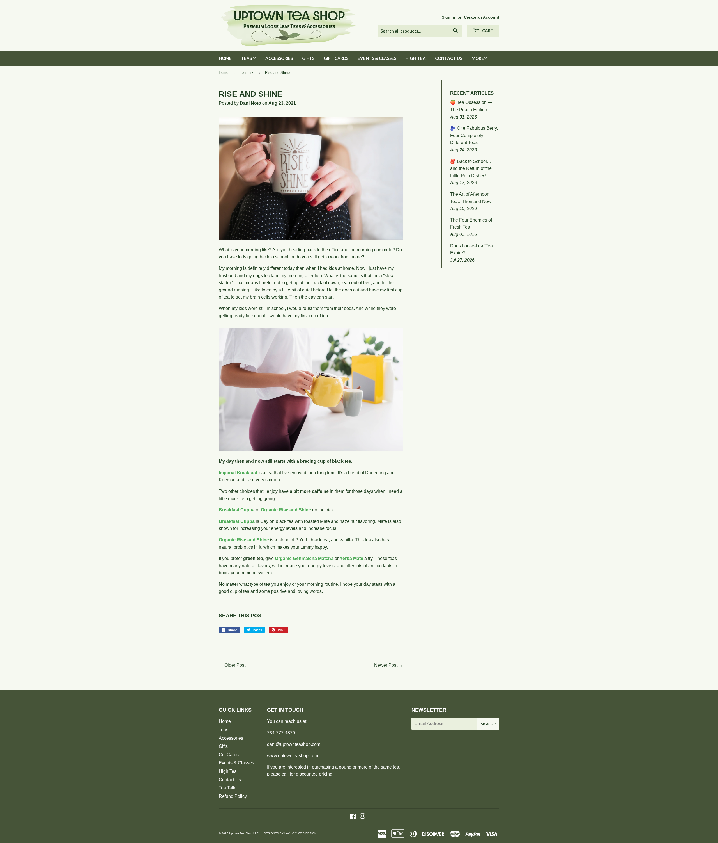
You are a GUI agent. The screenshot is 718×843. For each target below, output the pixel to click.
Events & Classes (377, 58)
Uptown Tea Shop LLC (244, 833)
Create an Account (481, 17)
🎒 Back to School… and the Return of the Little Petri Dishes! (471, 168)
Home (225, 58)
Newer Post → (388, 665)
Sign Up (488, 724)
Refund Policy (233, 796)
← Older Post (232, 665)
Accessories (279, 58)
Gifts (308, 58)
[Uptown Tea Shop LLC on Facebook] (353, 816)
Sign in (448, 17)
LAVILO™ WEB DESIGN (300, 833)
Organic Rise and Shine (286, 509)
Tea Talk (247, 72)
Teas (247, 58)
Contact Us (448, 58)
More (477, 58)
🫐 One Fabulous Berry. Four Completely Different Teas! (474, 135)
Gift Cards (336, 58)
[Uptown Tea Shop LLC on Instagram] (362, 816)
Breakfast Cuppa (237, 509)
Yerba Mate (351, 558)
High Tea (416, 58)
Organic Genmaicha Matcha (304, 558)
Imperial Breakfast (238, 472)
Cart (487, 30)
